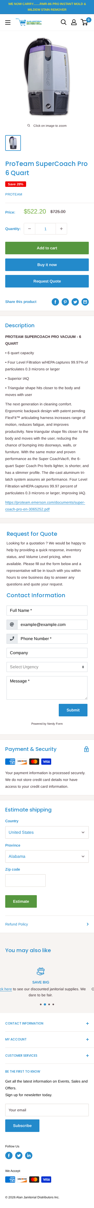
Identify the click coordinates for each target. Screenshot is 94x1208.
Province (12, 845)
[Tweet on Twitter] (75, 301)
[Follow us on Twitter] (18, 1155)
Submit (73, 710)
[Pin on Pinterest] (65, 301)
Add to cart (47, 248)
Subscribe (22, 1125)
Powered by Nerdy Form (47, 723)
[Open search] (64, 22)
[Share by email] (85, 301)
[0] (84, 22)
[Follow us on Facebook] (9, 1155)
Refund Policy (16, 924)
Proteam (13, 194)
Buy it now (47, 264)
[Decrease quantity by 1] (29, 228)
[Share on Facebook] (55, 301)
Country (12, 821)
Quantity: (13, 229)
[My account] (74, 22)
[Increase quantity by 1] (61, 228)
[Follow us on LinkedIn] (28, 1155)
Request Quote (47, 281)
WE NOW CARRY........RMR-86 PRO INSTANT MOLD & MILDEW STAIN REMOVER (47, 6)
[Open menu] (7, 22)
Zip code (12, 869)
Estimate (21, 901)
